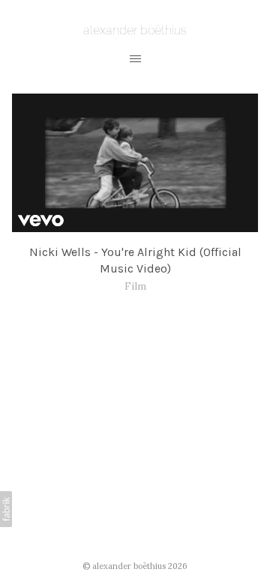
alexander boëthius (129, 566)
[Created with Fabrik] (6, 509)
